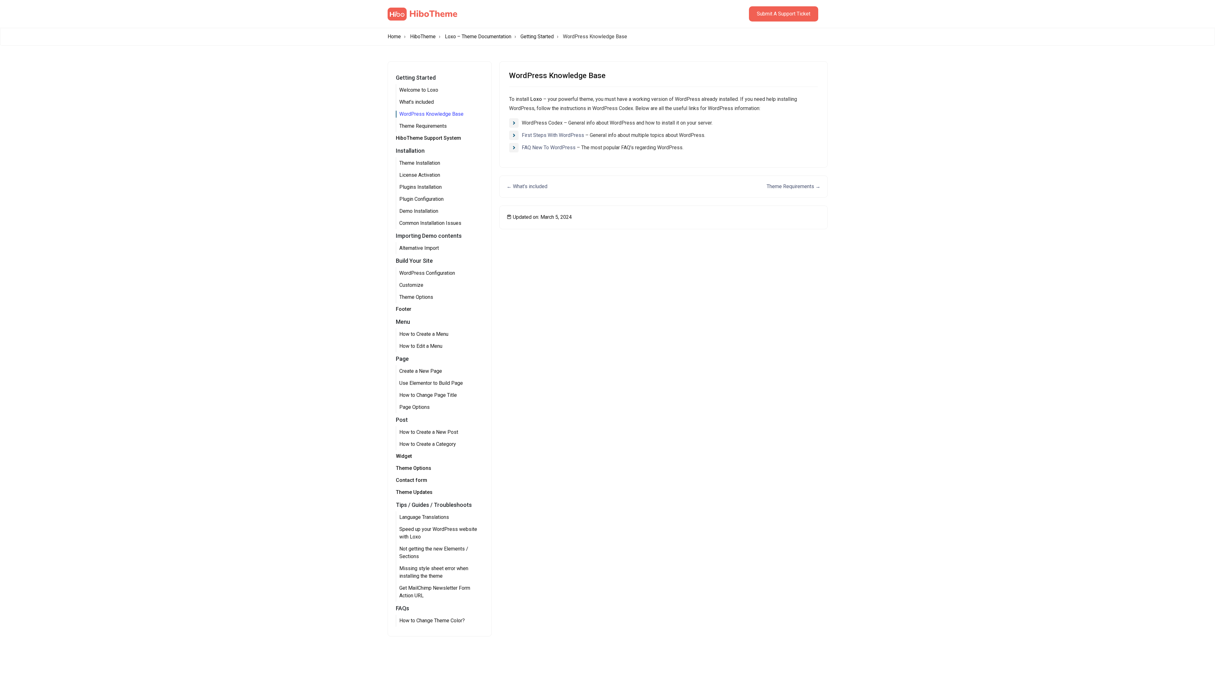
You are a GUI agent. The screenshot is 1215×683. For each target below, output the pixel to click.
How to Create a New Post (428, 432)
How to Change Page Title (428, 395)
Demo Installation (418, 211)
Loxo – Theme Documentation (478, 37)
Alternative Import (419, 248)
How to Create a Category (427, 444)
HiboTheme (423, 37)
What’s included (416, 102)
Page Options (414, 407)
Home (394, 37)
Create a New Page (420, 371)
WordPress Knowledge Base (431, 114)
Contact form (411, 480)
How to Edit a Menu (420, 346)
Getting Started (537, 37)
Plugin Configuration (421, 199)
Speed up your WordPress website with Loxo (438, 533)
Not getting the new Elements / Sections (433, 552)
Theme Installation (419, 163)
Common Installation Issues (430, 223)
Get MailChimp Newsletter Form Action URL (434, 592)
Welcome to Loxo (418, 90)
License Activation (419, 175)
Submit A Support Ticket (783, 14)
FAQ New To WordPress (549, 148)
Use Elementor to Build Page (431, 383)
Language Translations (424, 517)
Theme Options (416, 297)
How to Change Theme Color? (432, 621)
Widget (404, 456)
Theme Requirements (423, 126)
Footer (403, 309)
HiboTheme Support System (428, 138)
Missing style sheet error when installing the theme (433, 572)
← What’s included (527, 186)
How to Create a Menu (423, 334)
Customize (411, 285)
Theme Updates (414, 492)
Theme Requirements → (793, 186)
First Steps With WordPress (553, 135)
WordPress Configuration (427, 273)
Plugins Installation (420, 187)
